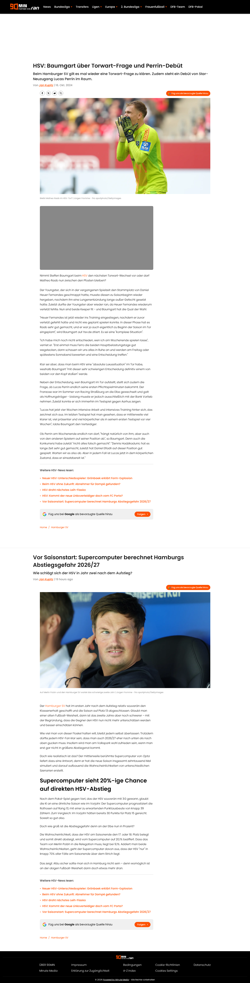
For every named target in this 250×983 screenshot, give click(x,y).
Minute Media (48, 971)
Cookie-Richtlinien (167, 965)
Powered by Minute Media (116, 979)
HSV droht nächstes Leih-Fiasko (64, 490)
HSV (84, 276)
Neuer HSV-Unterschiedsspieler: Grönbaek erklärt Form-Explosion (87, 478)
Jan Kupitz (46, 85)
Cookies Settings (166, 971)
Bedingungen (132, 965)
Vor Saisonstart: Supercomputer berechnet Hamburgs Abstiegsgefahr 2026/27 (96, 502)
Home (43, 527)
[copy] (60, 93)
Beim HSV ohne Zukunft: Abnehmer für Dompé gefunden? (81, 484)
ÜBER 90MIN (47, 965)
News (47, 7)
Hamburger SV (59, 527)
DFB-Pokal (195, 7)
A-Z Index (129, 971)
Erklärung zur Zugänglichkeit (90, 971)
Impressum (79, 965)
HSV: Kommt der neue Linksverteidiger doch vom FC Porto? (82, 496)
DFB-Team (177, 7)
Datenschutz (202, 965)
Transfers (82, 7)
